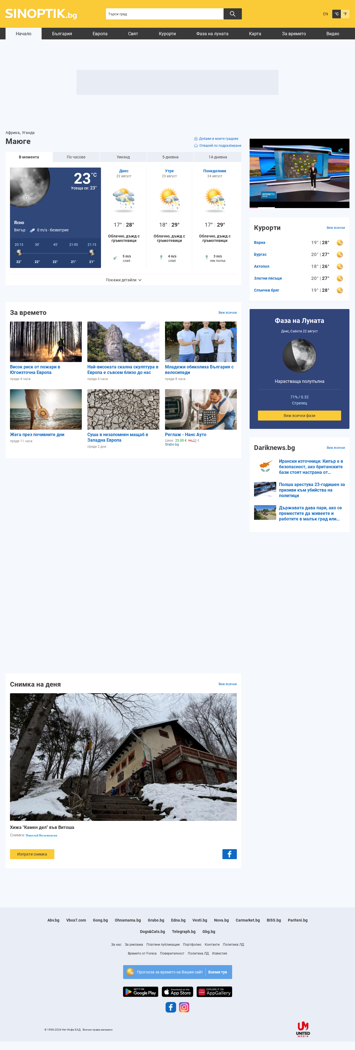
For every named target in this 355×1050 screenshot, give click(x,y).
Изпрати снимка (32, 854)
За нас (116, 945)
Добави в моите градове (218, 139)
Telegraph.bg (184, 931)
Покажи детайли (121, 280)
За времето (294, 33)
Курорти (167, 33)
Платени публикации (163, 945)
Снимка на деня (35, 684)
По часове (76, 157)
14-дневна (218, 157)
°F (345, 14)
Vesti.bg (199, 920)
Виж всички (228, 312)
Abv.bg (53, 920)
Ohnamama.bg (128, 920)
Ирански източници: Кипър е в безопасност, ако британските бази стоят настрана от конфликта (311, 467)
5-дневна (170, 157)
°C (337, 14)
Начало (23, 33)
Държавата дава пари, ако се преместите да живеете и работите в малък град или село (310, 513)
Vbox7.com (76, 920)
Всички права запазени (98, 1029)
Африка (13, 132)
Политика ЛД (233, 945)
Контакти (212, 945)
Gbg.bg (208, 931)
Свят (133, 33)
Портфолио (192, 945)
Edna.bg (178, 920)
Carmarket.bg (248, 920)
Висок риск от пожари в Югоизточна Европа (35, 369)
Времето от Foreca (142, 953)
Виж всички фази (299, 415)
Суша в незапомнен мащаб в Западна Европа (117, 437)
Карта (255, 33)
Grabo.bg (156, 920)
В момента (29, 157)
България (62, 33)
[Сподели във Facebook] (229, 854)
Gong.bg (100, 920)
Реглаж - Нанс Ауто (185, 434)
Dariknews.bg (274, 448)
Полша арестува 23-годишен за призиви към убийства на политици (312, 490)
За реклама (134, 945)
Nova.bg (221, 920)
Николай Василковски (41, 835)
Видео (332, 33)
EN (325, 14)
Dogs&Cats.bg (152, 931)
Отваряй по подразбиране (220, 146)
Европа (100, 33)
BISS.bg (274, 920)
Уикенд (123, 157)
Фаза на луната (212, 33)
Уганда (28, 132)
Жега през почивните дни (37, 434)
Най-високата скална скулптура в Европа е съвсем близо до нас (122, 369)
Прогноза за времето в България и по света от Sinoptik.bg (44, 14)
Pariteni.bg (298, 920)
